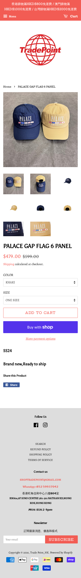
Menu (12, 16)
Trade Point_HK (39, 552)
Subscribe (61, 539)
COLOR (8, 275)
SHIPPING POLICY (40, 454)
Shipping (8, 264)
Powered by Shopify (61, 552)
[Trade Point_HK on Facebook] (35, 426)
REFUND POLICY (40, 449)
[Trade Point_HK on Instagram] (45, 426)
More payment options (41, 338)
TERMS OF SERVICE (40, 460)
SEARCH (40, 444)
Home (7, 86)
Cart (73, 16)
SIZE (6, 292)
